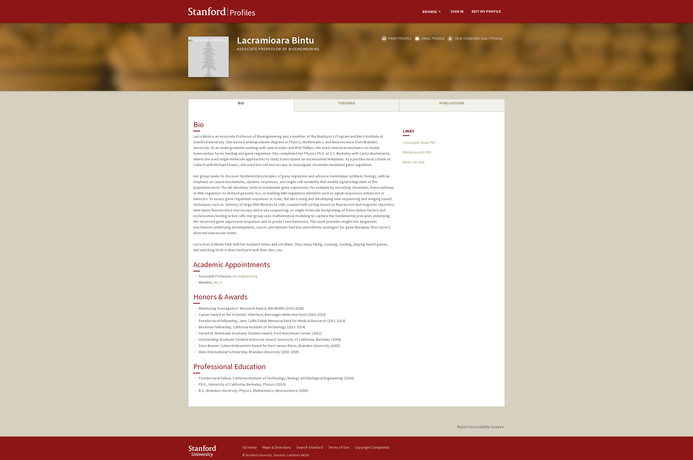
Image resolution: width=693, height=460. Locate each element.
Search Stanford (309, 447)
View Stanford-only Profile (478, 38)
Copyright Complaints (372, 447)
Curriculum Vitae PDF (419, 142)
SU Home (249, 447)
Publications (452, 103)
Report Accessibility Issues (479, 426)
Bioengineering (245, 276)
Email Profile (432, 38)
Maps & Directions (276, 447)
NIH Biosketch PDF (417, 152)
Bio (241, 103)
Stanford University (211, 451)
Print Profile (399, 38)
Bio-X (218, 282)
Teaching (346, 103)
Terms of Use (338, 447)
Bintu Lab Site (414, 162)
